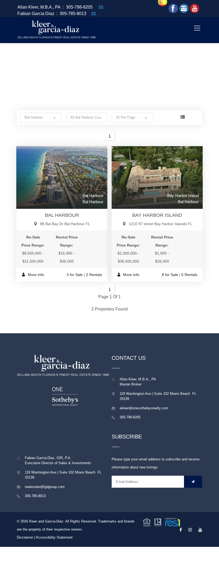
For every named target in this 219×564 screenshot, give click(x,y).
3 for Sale (75, 274)
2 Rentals (94, 274)
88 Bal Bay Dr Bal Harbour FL (65, 224)
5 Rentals (189, 274)
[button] (41, 117)
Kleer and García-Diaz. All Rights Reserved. (63, 521)
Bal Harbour (62, 215)
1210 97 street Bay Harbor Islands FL (160, 224)
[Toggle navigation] (197, 28)
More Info (35, 274)
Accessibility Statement (54, 537)
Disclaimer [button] (25, 537)
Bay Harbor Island (157, 215)
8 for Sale (170, 274)
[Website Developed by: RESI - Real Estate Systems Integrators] (161, 521)
